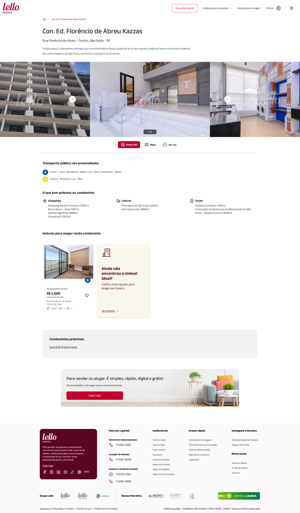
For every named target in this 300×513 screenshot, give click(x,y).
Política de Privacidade (106, 508)
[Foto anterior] (72, 99)
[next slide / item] (89, 262)
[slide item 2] (67, 275)
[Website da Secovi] (156, 496)
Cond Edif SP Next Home (63, 347)
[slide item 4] (72, 275)
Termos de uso (84, 508)
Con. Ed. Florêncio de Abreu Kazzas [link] (69, 19)
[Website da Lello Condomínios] (82, 496)
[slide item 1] (65, 275)
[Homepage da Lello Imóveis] (65, 496)
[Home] (44, 19)
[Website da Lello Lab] (102, 496)
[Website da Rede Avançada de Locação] (192, 496)
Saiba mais (48, 465)
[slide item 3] (70, 275)
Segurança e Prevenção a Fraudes (56, 508)
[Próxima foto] (227, 99)
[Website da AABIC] (175, 496)
